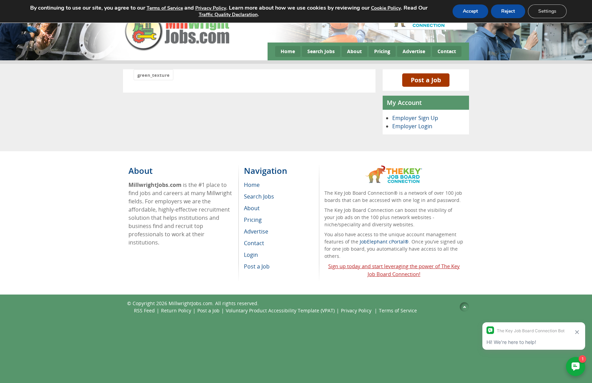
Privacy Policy (357, 310)
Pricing (382, 51)
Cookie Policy (386, 8)
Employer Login (412, 126)
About (354, 51)
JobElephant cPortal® (384, 241)
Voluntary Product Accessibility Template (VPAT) (280, 310)
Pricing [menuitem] (253, 220)
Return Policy (176, 310)
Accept (470, 11)
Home (288, 51)
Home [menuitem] (252, 185)
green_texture (153, 75)
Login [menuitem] (251, 255)
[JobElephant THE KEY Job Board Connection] (394, 168)
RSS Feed (144, 310)
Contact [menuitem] (254, 243)
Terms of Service (398, 310)
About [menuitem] (252, 208)
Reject (508, 11)
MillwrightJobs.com (190, 303)
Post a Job (426, 80)
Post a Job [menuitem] (257, 266)
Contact (446, 51)
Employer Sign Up (415, 118)
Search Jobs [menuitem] (259, 196)
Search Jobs (321, 51)
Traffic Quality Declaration (228, 14)
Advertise (414, 51)
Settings (547, 11)
